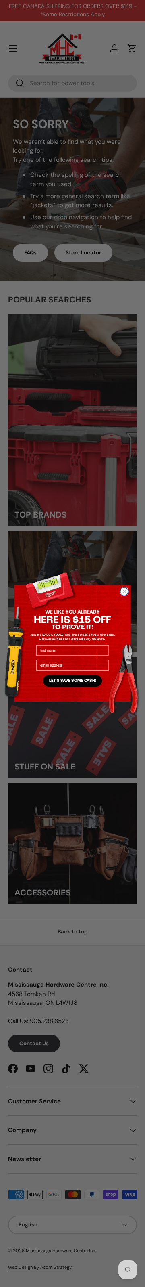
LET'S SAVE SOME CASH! (72, 681)
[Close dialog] (124, 591)
